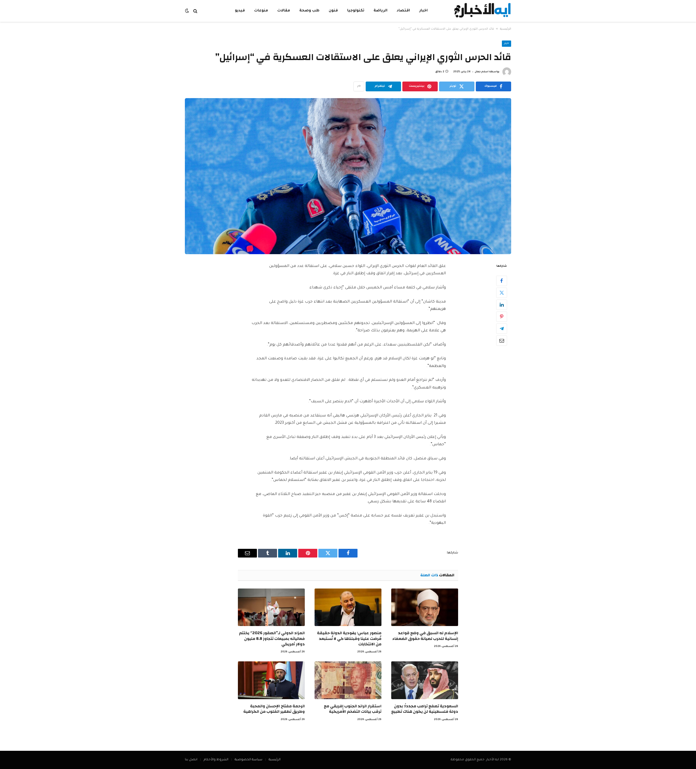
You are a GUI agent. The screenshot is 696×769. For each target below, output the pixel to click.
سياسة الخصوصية (248, 760)
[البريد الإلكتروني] (501, 340)
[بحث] (195, 11)
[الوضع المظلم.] (187, 11)
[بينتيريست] (501, 316)
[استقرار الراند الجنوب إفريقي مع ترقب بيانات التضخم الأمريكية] (348, 680)
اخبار (423, 11)
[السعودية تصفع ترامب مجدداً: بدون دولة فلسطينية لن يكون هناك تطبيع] (424, 680)
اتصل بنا (191, 760)
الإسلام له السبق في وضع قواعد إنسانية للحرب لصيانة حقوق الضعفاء (425, 636)
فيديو (240, 11)
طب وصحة (309, 11)
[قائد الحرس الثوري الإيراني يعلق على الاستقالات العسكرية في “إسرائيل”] (348, 176)
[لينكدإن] (501, 304)
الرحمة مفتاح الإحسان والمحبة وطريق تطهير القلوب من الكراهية (274, 709)
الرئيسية (505, 29)
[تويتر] (501, 292)
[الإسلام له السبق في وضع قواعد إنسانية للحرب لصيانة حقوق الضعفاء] (424, 607)
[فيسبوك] (501, 280)
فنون (333, 11)
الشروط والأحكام (216, 760)
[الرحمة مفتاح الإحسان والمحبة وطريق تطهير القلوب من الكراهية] (271, 680)
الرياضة (380, 11)
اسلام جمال (482, 72)
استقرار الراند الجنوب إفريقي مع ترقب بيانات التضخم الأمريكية (352, 709)
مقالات (283, 11)
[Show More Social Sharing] (358, 86)
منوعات (261, 11)
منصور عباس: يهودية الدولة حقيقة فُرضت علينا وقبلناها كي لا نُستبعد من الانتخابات (349, 638)
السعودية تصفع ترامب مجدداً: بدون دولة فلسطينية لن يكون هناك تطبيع (424, 709)
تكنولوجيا (355, 11)
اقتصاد (403, 11)
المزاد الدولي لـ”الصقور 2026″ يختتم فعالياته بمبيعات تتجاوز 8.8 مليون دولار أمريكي (272, 638)
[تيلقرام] (501, 328)
